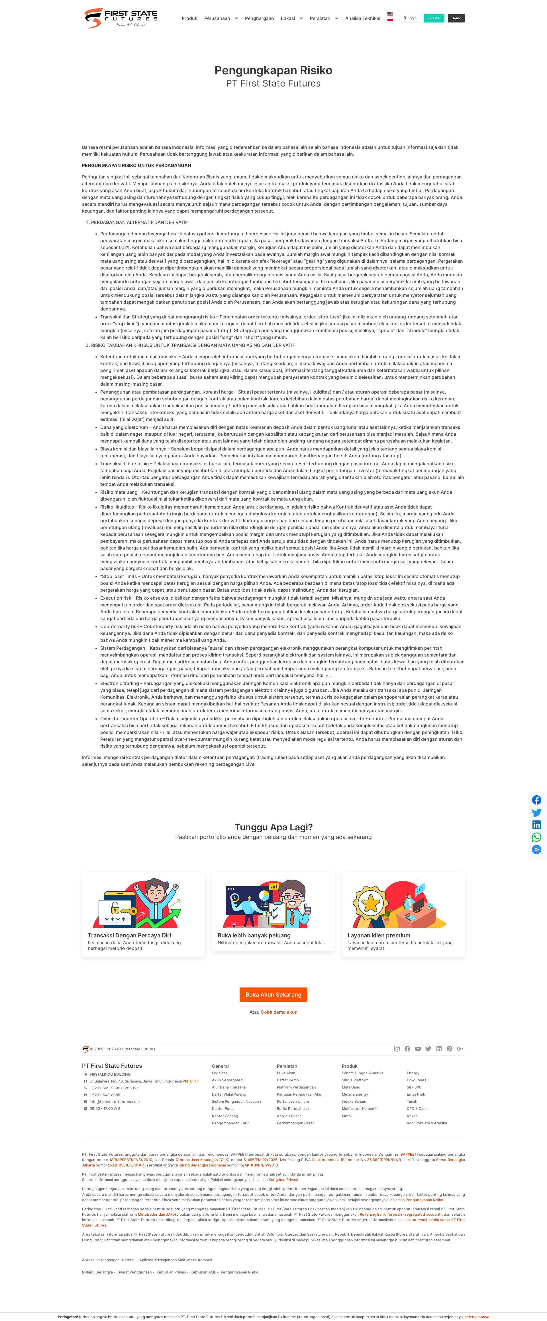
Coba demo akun (279, 1012)
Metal (347, 1116)
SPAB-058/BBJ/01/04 (126, 1165)
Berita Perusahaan (293, 1108)
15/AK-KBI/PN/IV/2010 (258, 1165)
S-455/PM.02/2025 (260, 1160)
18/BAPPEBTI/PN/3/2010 (130, 1160)
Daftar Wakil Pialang (229, 1094)
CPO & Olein (417, 1108)
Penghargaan (259, 18)
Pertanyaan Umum (293, 1101)
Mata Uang (351, 1087)
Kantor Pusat (223, 1108)
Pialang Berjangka (97, 1272)
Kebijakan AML (203, 1272)
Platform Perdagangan (296, 1087)
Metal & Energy (355, 1094)
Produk (189, 18)
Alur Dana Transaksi (229, 1087)
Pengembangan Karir (230, 1123)
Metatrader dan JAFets (158, 1214)
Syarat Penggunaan (135, 1272)
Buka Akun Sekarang (273, 994)
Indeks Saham (354, 1101)
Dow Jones (416, 1080)
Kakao (412, 1116)
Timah (412, 1101)
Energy (413, 1073)
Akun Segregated (227, 1080)
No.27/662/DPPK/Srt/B (381, 1160)
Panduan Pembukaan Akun (300, 1094)
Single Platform (355, 1080)
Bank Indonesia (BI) (329, 1160)
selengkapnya (477, 1317)
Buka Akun (286, 1073)
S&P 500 (414, 1087)
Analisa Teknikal (362, 18)
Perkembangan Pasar (295, 1123)
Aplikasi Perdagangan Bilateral (108, 1260)
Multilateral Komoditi (359, 1108)
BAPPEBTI (409, 1154)
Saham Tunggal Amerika (362, 1073)
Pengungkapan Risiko (424, 1200)
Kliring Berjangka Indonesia (202, 1165)
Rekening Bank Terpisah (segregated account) (401, 1214)
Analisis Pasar (289, 1116)
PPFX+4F (191, 1081)
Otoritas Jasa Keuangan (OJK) (202, 1160)
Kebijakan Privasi (283, 1180)
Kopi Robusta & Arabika (427, 1123)
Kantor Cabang (225, 1116)
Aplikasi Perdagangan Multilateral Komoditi (176, 1260)
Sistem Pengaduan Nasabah (236, 1101)
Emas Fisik (416, 1094)
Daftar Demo (288, 1080)
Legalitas (220, 1073)
